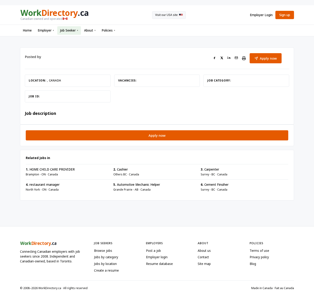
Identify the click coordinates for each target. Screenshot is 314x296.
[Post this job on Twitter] (221, 58)
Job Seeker (69, 30)
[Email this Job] (236, 58)
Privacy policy (259, 257)
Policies (108, 30)
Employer (46, 30)
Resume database (159, 264)
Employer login (157, 257)
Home (27, 30)
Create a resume (106, 270)
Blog (253, 264)
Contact (203, 257)
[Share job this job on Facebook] (214, 58)
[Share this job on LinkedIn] (229, 58)
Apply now (268, 58)
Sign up (284, 15)
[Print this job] (244, 58)
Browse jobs (103, 251)
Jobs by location (105, 264)
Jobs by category (106, 257)
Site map (204, 264)
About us (204, 251)
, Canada (54, 80)
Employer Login (261, 15)
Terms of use (259, 251)
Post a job (153, 251)
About (90, 30)
